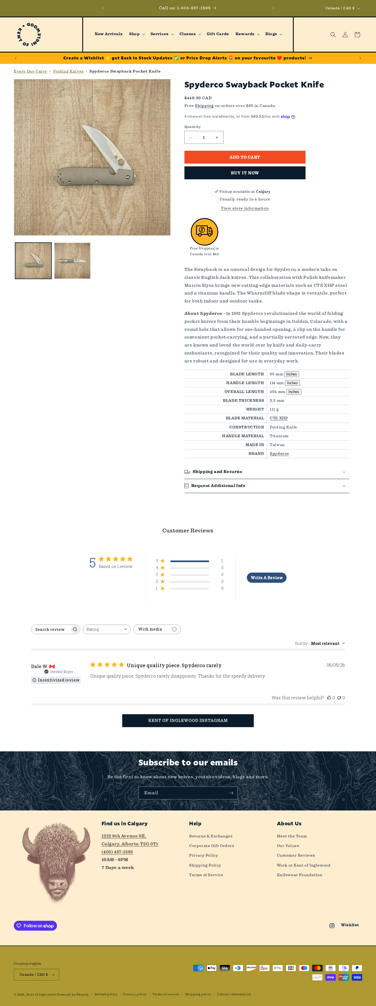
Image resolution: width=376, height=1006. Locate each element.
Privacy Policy (203, 855)
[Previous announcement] (103, 8)
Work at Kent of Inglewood (304, 865)
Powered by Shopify (73, 994)
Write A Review (267, 577)
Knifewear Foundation (300, 875)
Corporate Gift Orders (211, 845)
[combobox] (106, 629)
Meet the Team (292, 836)
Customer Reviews (296, 855)
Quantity (192, 127)
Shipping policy (198, 994)
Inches (291, 374)
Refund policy (106, 994)
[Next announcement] (273, 8)
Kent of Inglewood (41, 994)
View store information (245, 208)
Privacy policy (135, 994)
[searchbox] (50, 629)
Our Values (288, 845)
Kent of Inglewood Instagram (188, 720)
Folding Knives (68, 71)
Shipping (204, 105)
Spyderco (279, 453)
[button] (136, 34)
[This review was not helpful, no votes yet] (339, 697)
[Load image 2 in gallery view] (72, 261)
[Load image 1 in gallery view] (33, 261)
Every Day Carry (30, 71)
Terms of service (165, 994)
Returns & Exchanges (210, 836)
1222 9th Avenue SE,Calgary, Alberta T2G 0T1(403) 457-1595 (130, 843)
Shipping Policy (205, 865)
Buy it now (245, 173)
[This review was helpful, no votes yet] (329, 697)
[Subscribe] (231, 793)
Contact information (234, 994)
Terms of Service (206, 875)
